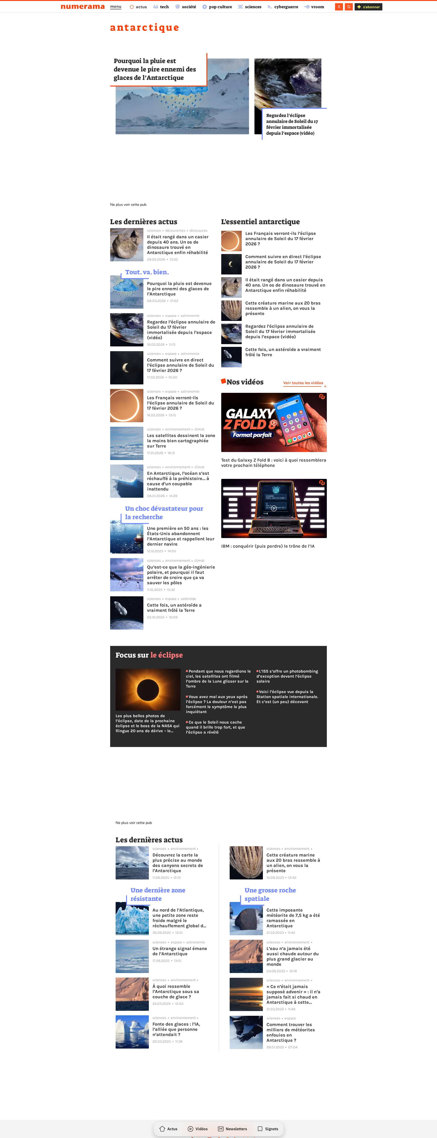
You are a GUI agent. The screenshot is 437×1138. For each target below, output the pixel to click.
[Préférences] (349, 6)
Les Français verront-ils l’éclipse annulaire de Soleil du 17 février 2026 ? (180, 403)
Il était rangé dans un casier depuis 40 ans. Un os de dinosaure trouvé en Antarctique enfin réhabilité (177, 244)
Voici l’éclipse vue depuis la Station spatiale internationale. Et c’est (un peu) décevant (287, 696)
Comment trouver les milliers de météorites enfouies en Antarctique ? (291, 1032)
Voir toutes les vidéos (303, 382)
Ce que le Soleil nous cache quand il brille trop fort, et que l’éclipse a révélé (215, 727)
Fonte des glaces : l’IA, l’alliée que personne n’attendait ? (176, 1029)
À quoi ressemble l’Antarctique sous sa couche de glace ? (175, 991)
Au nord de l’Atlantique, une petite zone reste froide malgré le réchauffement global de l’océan (179, 917)
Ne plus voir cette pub (128, 204)
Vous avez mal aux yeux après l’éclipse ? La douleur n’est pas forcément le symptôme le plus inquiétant (216, 704)
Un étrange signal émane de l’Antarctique (179, 951)
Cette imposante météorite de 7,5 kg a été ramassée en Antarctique (293, 917)
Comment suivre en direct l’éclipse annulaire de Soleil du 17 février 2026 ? (180, 365)
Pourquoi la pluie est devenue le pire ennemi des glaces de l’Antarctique (155, 69)
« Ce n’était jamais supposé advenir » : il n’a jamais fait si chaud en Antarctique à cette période (293, 994)
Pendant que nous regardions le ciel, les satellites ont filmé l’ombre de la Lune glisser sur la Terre (218, 679)
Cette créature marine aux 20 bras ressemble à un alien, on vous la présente (283, 308)
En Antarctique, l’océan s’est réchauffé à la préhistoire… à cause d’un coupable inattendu (178, 481)
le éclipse (166, 655)
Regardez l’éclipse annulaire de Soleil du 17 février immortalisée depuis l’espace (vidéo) (292, 124)
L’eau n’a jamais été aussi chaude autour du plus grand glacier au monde (293, 956)
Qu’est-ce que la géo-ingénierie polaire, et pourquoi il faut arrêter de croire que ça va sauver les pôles (181, 574)
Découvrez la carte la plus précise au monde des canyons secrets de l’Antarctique (177, 862)
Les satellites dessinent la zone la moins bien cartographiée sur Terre (181, 441)
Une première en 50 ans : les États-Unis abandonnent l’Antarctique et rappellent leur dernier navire (180, 536)
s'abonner (371, 7)
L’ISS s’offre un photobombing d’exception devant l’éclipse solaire (287, 676)
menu (115, 6)
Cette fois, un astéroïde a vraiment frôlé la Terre (174, 607)
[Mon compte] (339, 6)
